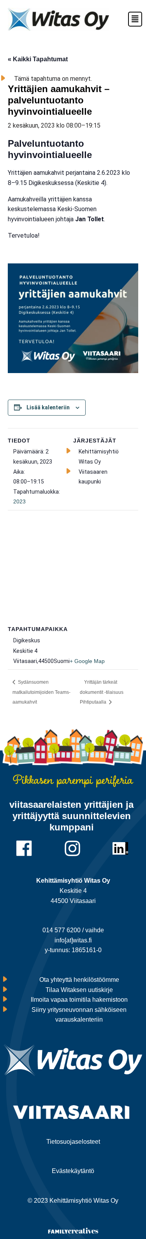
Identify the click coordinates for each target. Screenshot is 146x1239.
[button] (131, 19)
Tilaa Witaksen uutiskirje (79, 990)
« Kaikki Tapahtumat (38, 59)
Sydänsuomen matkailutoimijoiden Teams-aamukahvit (41, 692)
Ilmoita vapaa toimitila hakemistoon (79, 999)
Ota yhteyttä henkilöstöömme (79, 979)
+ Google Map (87, 661)
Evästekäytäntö (73, 1171)
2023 (19, 501)
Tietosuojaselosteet (73, 1141)
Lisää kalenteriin (48, 407)
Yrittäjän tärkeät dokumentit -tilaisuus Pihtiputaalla (101, 692)
